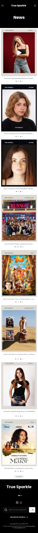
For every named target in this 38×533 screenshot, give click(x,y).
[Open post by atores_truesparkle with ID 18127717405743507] (19, 107)
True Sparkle (18, 5)
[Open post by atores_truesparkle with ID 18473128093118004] (19, 385)
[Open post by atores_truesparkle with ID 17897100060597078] (19, 218)
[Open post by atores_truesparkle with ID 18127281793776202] (19, 273)
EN (19, 495)
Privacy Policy (31, 526)
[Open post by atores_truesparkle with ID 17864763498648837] (19, 163)
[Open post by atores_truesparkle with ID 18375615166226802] (19, 52)
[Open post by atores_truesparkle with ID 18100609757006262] (19, 442)
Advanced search (17, 517)
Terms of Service (18, 527)
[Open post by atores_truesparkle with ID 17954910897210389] (19, 328)
